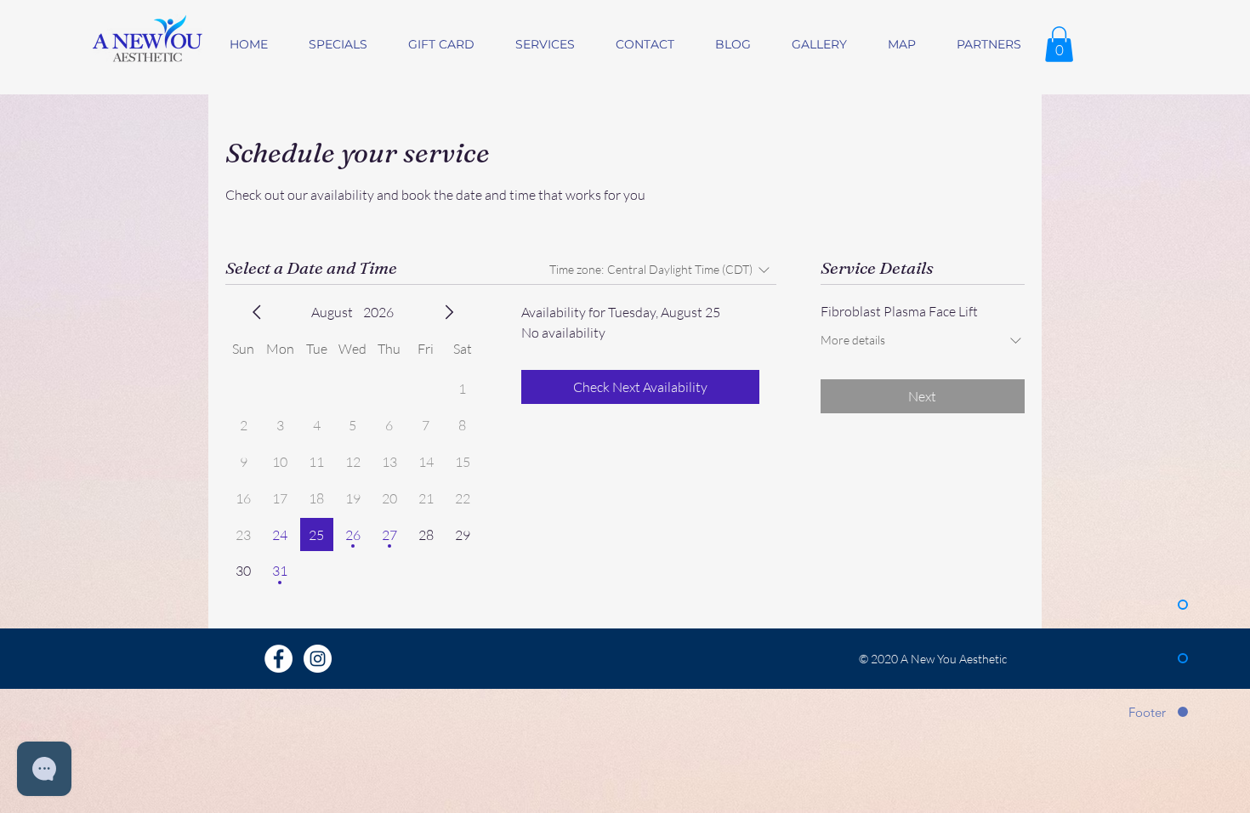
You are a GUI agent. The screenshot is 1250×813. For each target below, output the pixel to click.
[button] (1059, 44)
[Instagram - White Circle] (318, 659)
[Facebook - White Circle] (278, 659)
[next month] (449, 312)
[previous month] (257, 312)
